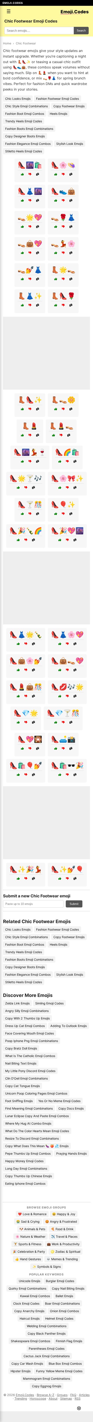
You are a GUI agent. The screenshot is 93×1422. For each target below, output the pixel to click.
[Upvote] (22, 174)
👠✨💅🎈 (67, 869)
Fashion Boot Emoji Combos (24, 113)
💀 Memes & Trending (62, 1259)
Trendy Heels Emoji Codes (23, 121)
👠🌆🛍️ (30, 165)
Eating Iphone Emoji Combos (25, 1183)
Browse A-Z (45, 1395)
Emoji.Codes (25, 1395)
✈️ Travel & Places (64, 1236)
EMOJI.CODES (13, 3)
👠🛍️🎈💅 (25, 765)
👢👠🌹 (63, 296)
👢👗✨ (30, 296)
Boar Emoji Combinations (62, 1303)
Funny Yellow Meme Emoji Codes (59, 1371)
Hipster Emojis (20, 1371)
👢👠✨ (30, 400)
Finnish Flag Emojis (69, 1341)
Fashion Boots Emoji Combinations (29, 128)
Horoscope (38, 1398)
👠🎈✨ (63, 504)
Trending (20, 1398)
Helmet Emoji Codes (59, 1318)
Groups (62, 1395)
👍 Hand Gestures (28, 1259)
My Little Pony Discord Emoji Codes (30, 1071)
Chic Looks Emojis (17, 98)
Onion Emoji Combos (64, 1311)
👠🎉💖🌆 (67, 531)
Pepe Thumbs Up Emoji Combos (28, 1153)
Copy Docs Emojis (71, 1108)
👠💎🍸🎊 (63, 713)
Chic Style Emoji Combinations (26, 106)
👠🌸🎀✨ (67, 478)
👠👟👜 (63, 191)
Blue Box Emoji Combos (65, 1363)
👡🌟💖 (30, 217)
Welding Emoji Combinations (46, 1326)
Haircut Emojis (30, 1318)
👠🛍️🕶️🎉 (67, 765)
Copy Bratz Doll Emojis (21, 1048)
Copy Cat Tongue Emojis (22, 1086)
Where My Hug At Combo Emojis (28, 1123)
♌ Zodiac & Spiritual (65, 1251)
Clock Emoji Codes (26, 1303)
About (53, 1398)
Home (7, 43)
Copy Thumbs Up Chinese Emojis (28, 1176)
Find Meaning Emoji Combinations (29, 1108)
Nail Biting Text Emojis (20, 1063)
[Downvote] (30, 174)
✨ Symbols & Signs (46, 1266)
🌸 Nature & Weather (30, 1236)
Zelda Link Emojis (17, 1003)
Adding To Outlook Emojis (68, 1026)
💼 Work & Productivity (63, 1244)
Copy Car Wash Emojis (27, 1363)
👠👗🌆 (30, 191)
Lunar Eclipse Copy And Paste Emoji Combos (37, 1116)
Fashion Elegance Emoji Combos (28, 143)
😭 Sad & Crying (28, 1221)
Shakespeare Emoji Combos (30, 1341)
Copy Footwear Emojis (69, 106)
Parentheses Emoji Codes (46, 1348)
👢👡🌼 (63, 400)
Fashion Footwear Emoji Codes (57, 98)
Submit (74, 904)
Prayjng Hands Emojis (71, 1153)
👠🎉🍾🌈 (25, 531)
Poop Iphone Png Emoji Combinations (31, 1041)
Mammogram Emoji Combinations (46, 1378)
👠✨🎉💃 (25, 869)
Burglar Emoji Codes (60, 1281)
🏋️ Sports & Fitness (27, 1244)
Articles (84, 1395)
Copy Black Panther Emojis (47, 1333)
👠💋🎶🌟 (67, 687)
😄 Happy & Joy (63, 1214)
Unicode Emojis (29, 1281)
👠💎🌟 (25, 713)
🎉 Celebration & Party (29, 1251)
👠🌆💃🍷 (29, 452)
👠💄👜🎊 (25, 687)
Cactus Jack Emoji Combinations (47, 1356)
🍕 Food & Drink (62, 1229)
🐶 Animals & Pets (32, 1229)
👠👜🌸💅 (25, 661)
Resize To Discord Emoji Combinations (32, 1138)
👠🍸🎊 (30, 504)
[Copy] (37, 174)
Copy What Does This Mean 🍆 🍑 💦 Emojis (37, 1146)
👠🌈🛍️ (67, 452)
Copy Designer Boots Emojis (25, 136)
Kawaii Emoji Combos (35, 1296)
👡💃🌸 (63, 243)
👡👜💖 (30, 243)
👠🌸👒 (63, 165)
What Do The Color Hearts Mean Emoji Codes (37, 1131)
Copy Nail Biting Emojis (68, 1288)
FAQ (73, 1395)
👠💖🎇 (30, 739)
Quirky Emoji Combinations (27, 1288)
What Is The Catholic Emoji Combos (30, 1056)
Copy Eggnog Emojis (46, 1386)
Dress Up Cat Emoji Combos (25, 1026)
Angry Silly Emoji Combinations (27, 1011)
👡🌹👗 (63, 217)
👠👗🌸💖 (67, 634)
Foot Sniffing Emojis (19, 1101)
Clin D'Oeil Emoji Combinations (26, 1078)
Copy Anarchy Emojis (29, 1311)
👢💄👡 (61, 426)
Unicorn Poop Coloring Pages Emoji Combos (36, 1093)
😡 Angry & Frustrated (61, 1221)
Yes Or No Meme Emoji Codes (59, 1101)
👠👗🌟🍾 (25, 634)
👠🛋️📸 (63, 739)
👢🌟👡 (63, 270)
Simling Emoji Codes (49, 1003)
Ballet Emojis (64, 1296)
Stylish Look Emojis (69, 143)
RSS (77, 1398)
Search (81, 30)
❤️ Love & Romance (32, 1214)
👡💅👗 (30, 270)
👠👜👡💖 (67, 661)
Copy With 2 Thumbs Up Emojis (27, 1018)
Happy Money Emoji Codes (24, 1161)
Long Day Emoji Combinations (26, 1168)
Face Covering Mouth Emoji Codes (29, 1033)
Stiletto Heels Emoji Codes (23, 151)
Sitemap (66, 1398)
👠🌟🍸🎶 (25, 478)
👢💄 (30, 426)
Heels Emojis (58, 113)
